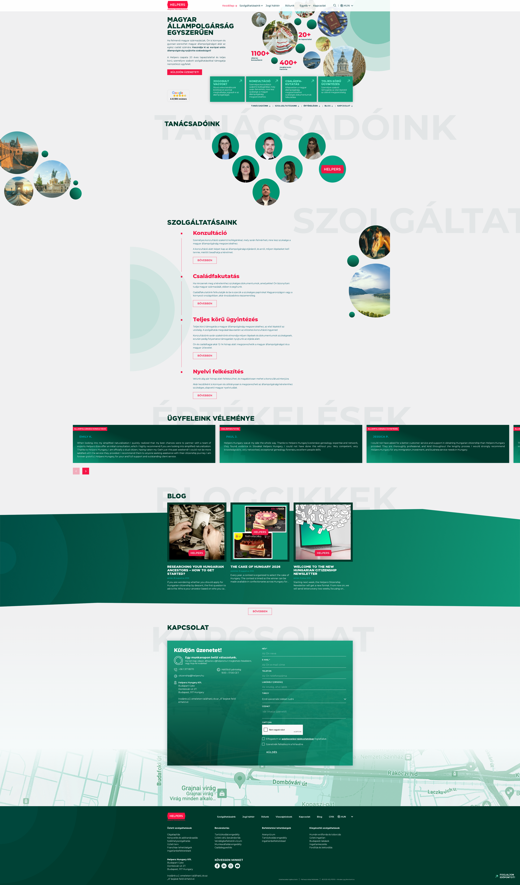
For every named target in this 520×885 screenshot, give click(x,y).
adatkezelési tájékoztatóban (298, 739)
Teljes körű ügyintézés (225, 319)
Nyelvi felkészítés (218, 371)
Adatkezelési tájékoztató (288, 879)
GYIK (331, 817)
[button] (178, 96)
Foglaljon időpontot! (507, 876)
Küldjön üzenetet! (184, 72)
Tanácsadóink (259, 106)
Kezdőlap (228, 5)
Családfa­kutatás (216, 276)
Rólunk (289, 5)
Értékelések (311, 106)
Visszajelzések (284, 817)
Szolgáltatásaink (250, 5)
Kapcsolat (319, 5)
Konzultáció (210, 233)
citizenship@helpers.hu (191, 676)
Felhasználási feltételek (309, 879)
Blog (328, 106)
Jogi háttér (273, 5)
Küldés (271, 752)
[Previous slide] (76, 471)
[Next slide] (85, 471)
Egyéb (304, 5)
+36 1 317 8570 (186, 669)
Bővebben (204, 260)
